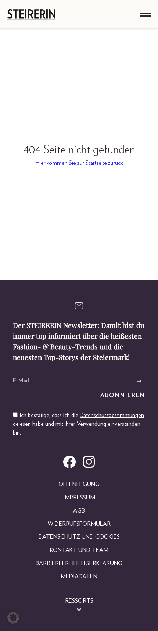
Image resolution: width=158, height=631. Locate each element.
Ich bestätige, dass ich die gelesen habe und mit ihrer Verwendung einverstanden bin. (78, 424)
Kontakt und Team (79, 550)
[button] (13, 618)
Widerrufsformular (79, 524)
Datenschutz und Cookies (79, 537)
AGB (79, 511)
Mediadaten (79, 577)
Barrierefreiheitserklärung (79, 563)
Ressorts (79, 601)
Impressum (79, 497)
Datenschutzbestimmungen (112, 415)
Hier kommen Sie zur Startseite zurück (79, 163)
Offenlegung (79, 484)
